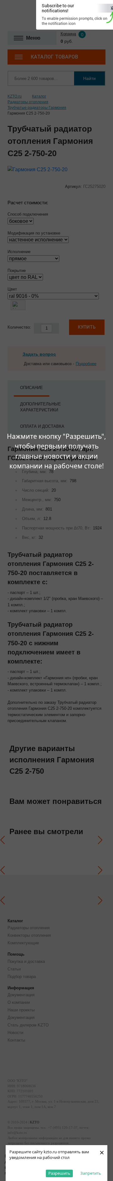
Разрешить (59, 1173)
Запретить (90, 1173)
